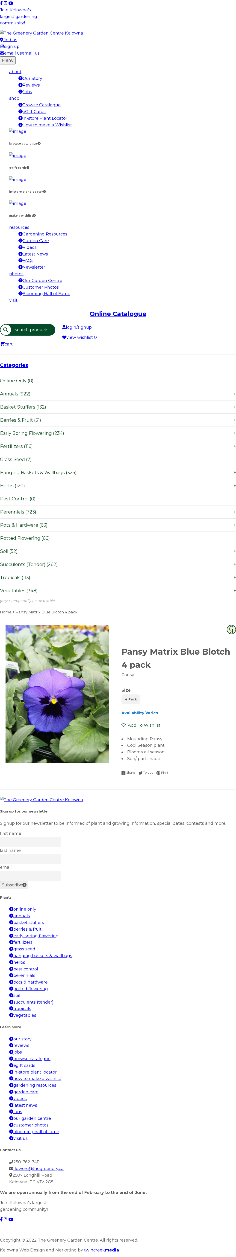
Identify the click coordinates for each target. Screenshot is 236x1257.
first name (10, 833)
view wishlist (81, 337)
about (15, 71)
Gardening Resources (45, 234)
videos (20, 1098)
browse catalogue (31, 1058)
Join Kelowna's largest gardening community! (18, 16)
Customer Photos (41, 287)
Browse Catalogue (42, 104)
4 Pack (131, 699)
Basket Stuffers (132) (118, 407)
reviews (21, 1045)
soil (16, 995)
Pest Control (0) (17, 499)
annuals (21, 915)
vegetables (24, 1015)
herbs (19, 962)
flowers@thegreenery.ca (38, 1168)
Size (126, 690)
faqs (17, 1111)
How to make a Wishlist (47, 125)
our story (22, 1039)
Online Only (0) (16, 380)
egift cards (24, 1065)
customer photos (31, 1125)
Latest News (35, 254)
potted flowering (30, 988)
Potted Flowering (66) (25, 538)
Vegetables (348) (118, 590)
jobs (17, 1052)
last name (10, 850)
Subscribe (12, 885)
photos (16, 273)
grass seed (24, 949)
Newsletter (34, 267)
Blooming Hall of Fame (46, 293)
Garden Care (36, 240)
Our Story (32, 78)
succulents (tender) (33, 1002)
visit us (20, 1138)
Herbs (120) (118, 485)
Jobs (27, 91)
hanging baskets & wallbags (42, 955)
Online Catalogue (118, 314)
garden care (25, 1091)
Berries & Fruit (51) (118, 420)
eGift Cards (34, 111)
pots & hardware (30, 982)
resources (19, 227)
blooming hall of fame (36, 1131)
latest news (25, 1105)
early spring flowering (36, 935)
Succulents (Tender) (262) (118, 564)
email (6, 867)
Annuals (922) (118, 394)
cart (9, 344)
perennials (24, 975)
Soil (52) (118, 551)
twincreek (101, 1250)
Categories (14, 365)
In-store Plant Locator (45, 118)
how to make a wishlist (37, 1078)
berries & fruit (27, 929)
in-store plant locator (35, 1072)
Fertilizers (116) (118, 446)
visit (13, 300)
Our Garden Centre (42, 280)
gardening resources (34, 1085)
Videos (30, 247)
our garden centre (32, 1118)
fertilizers (22, 942)
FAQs (28, 260)
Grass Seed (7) (16, 459)
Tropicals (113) (118, 577)
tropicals (22, 1008)
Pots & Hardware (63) (118, 525)
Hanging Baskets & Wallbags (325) (118, 472)
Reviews (31, 85)
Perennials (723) (118, 512)
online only (24, 909)
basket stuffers (28, 922)
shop (14, 98)
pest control (25, 969)
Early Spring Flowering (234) (118, 433)
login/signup (79, 327)
